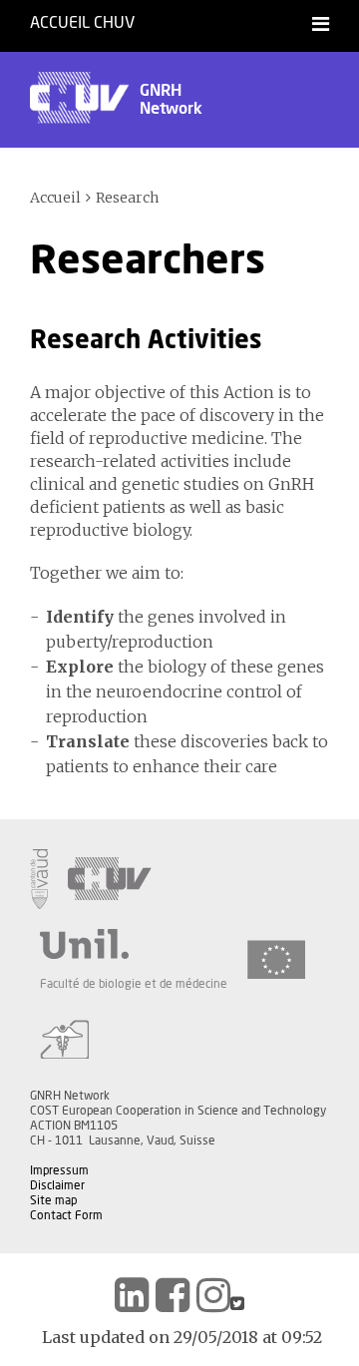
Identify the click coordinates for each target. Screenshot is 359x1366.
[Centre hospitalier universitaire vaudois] (110, 879)
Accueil (55, 198)
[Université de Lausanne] (133, 944)
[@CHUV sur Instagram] (213, 1295)
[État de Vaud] (39, 879)
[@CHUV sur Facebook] (172, 1295)
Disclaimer (57, 1185)
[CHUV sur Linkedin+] (132, 1295)
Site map (53, 1200)
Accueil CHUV (82, 23)
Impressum (59, 1170)
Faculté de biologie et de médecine (133, 984)
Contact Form (66, 1215)
